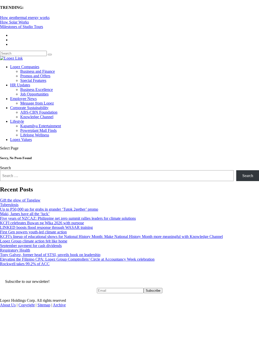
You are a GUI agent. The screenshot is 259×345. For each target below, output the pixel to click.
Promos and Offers (35, 76)
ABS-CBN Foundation (38, 112)
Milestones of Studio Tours (21, 26)
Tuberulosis (9, 205)
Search (5, 168)
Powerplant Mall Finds (38, 130)
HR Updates (20, 85)
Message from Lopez (37, 103)
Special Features (33, 80)
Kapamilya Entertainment (40, 126)
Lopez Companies (24, 67)
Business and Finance (37, 71)
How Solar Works (14, 22)
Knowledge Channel (36, 117)
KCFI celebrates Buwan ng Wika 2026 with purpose (42, 223)
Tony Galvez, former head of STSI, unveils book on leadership (50, 255)
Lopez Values (21, 139)
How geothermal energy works (25, 17)
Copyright (26, 305)
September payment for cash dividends (31, 245)
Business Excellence (36, 89)
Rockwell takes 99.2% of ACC (25, 264)
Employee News (23, 98)
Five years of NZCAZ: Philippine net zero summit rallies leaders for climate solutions (68, 218)
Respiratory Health (15, 250)
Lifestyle (17, 121)
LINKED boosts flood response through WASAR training (46, 227)
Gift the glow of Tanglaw (20, 200)
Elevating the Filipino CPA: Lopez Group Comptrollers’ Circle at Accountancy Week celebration (77, 259)
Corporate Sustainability (29, 108)
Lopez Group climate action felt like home (33, 241)
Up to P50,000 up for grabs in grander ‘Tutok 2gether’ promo (49, 209)
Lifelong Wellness (34, 135)
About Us (8, 305)
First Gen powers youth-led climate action (33, 232)
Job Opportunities (34, 94)
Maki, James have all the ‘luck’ (25, 214)
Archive (59, 305)
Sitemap (43, 305)
